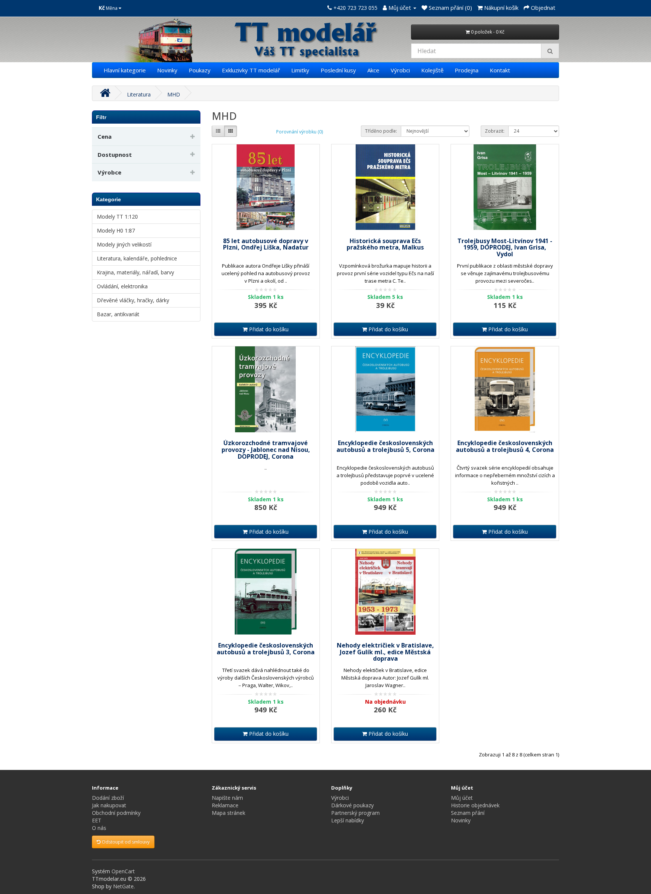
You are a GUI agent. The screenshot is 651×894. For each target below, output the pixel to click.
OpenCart (123, 871)
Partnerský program (355, 812)
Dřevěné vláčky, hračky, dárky (133, 300)
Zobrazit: (494, 131)
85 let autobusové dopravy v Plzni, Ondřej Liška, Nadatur (266, 244)
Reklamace (225, 805)
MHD (173, 94)
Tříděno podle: (381, 131)
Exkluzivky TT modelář (251, 70)
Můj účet (462, 797)
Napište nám (227, 797)
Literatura (139, 94)
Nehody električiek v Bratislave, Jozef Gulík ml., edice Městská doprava (385, 652)
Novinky (167, 70)
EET (96, 820)
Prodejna (466, 70)
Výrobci (400, 70)
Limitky (300, 70)
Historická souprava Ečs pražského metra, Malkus (385, 244)
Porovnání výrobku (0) (299, 132)
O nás (99, 827)
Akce (373, 70)
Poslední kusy (338, 70)
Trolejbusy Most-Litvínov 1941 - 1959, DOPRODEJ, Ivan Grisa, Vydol (504, 247)
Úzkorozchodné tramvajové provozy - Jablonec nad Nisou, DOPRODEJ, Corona (266, 449)
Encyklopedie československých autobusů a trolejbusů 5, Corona (385, 446)
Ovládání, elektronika (122, 286)
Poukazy (200, 70)
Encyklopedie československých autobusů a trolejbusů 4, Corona (505, 446)
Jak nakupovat (109, 805)
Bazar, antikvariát (118, 314)
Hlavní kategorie (125, 70)
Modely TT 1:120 (117, 216)
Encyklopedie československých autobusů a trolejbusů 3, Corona (266, 648)
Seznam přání (467, 812)
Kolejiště (432, 70)
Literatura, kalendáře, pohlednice (137, 258)
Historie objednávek (475, 805)
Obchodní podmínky (116, 812)
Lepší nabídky (347, 820)
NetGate (123, 886)
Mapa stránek (228, 812)
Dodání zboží (108, 797)
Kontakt (500, 70)
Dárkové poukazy (352, 805)
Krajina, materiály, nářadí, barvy (135, 272)
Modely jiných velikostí (124, 244)
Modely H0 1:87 (116, 230)
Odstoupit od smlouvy (125, 842)
